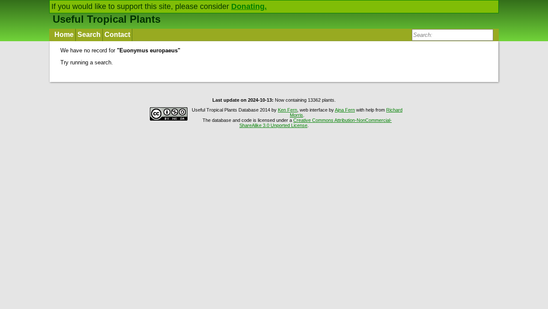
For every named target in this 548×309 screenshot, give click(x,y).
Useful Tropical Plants (107, 19)
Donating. (249, 6)
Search (89, 34)
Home (64, 34)
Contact (117, 34)
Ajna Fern (345, 109)
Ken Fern (287, 109)
